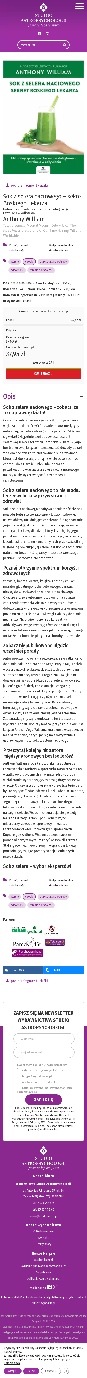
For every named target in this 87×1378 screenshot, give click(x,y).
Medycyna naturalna (61, 245)
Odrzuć (31, 1371)
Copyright (37, 1321)
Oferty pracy (43, 1244)
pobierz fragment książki (29, 185)
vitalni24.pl (20, 1297)
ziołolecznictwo (58, 250)
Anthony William (24, 219)
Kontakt (43, 1238)
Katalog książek (43, 1260)
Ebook (10, 320)
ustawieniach (12, 1363)
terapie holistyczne (41, 270)
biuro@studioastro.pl (43, 1216)
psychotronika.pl (76, 1297)
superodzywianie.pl (43, 1303)
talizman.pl (58, 1297)
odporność (17, 270)
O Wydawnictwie (43, 1231)
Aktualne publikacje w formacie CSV (43, 1266)
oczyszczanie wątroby (53, 261)
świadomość (16, 250)
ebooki (29, 261)
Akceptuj (12, 1371)
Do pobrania (43, 1272)
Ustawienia (51, 1371)
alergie (15, 261)
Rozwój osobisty (19, 245)
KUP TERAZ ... (43, 373)
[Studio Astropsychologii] (43, 14)
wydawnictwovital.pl (39, 1297)
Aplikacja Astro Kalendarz (43, 1279)
